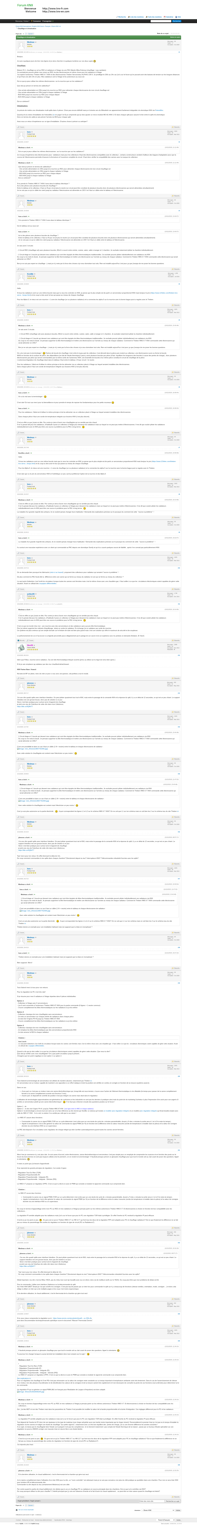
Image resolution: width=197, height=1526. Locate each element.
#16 (179, 832)
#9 (179, 532)
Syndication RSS (59, 1520)
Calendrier (169, 17)
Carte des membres (155, 17)
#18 (179, 947)
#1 (179, 52)
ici (54, 115)
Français (47, 26)
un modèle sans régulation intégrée (116, 1111)
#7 (179, 447)
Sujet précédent (23, 1501)
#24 (179, 1341)
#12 (179, 655)
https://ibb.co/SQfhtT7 (25, 706)
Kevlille (30, 274)
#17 (179, 878)
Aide (179, 17)
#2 (179, 142)
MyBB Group (35, 1523)
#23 (179, 1314)
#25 (179, 1465)
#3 (179, 210)
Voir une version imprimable (26, 1509)
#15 (179, 774)
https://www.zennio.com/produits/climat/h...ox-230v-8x (72, 1318)
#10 (179, 568)
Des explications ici (24, 1378)
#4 (179, 284)
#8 (179, 494)
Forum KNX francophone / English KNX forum (30, 26)
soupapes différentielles (48, 583)
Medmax (30, 42)
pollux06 (31, 594)
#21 (179, 1150)
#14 (179, 727)
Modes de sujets (175, 37)
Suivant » (30, 33)
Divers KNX (55, 26)
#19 (179, 983)
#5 (179, 320)
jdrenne (30, 683)
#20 (179, 1076)
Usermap (69, 1520)
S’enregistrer (47, 21)
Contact (18, 1520)
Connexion (37, 21)
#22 (179, 1242)
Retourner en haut (28, 1520)
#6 (179, 387)
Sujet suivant (35, 1501)
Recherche (122, 17)
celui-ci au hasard (56, 572)
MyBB (21, 1523)
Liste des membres (137, 17)
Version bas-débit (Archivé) (43, 1520)
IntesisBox (159, 110)
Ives (29, 132)
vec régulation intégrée (148, 1111)
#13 (179, 693)
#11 (179, 604)
